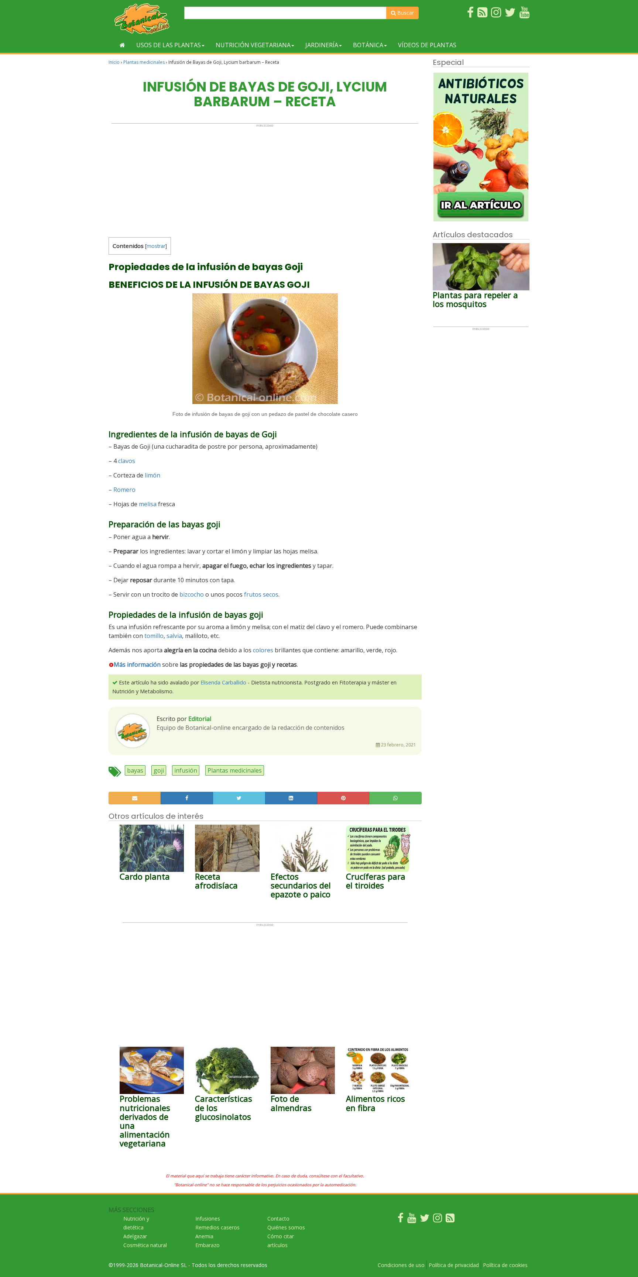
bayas (135, 770)
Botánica (368, 45)
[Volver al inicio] (122, 45)
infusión (185, 770)
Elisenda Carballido (223, 682)
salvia (174, 636)
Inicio (114, 62)
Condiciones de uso (401, 1265)
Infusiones (207, 1218)
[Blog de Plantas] (450, 1219)
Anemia (204, 1236)
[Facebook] (401, 1219)
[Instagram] (437, 1219)
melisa (148, 504)
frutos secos (261, 594)
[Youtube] (411, 1219)
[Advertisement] (265, 179)
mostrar (156, 245)
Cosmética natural (145, 1245)
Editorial (199, 719)
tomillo (154, 636)
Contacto (278, 1218)
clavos (126, 461)
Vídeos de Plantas (427, 45)
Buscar (405, 12)
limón (152, 475)
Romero (124, 490)
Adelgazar (135, 1236)
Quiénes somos (286, 1227)
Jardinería (321, 45)
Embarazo (207, 1245)
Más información (137, 664)
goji (159, 770)
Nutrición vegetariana (253, 45)
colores (263, 650)
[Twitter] (424, 1219)
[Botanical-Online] (143, 18)
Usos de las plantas (168, 45)
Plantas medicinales (144, 62)
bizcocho (191, 594)
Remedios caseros (217, 1227)
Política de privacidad (454, 1265)
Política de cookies (505, 1265)
